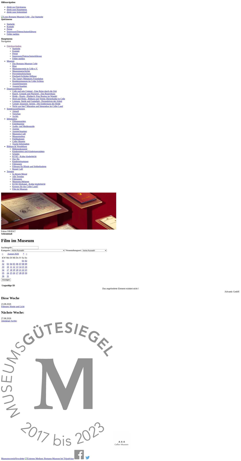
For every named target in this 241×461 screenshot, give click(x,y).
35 (3, 273)
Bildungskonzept (19, 149)
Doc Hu (15, 159)
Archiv (15, 116)
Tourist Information (20, 144)
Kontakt (10, 26)
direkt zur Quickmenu (16, 7)
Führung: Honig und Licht (12, 306)
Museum (10, 61)
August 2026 (13, 254)
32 (3, 264)
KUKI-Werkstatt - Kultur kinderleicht (28, 184)
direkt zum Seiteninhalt (17, 12)
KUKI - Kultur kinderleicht (24, 156)
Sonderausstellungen (16, 109)
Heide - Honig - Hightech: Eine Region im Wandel (34, 96)
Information (12, 119)
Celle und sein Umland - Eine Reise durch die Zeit (34, 91)
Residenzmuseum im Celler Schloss (28, 81)
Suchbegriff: (6, 247)
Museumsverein (8, 458)
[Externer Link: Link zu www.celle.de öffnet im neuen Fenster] (121, 448)
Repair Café (17, 169)
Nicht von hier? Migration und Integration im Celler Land (37, 106)
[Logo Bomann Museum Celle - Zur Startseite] (22, 17)
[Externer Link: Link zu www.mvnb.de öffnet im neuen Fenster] (57, 448)
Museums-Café (19, 134)
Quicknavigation (14, 46)
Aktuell (15, 111)
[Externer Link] (49, 458)
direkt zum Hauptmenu (17, 9)
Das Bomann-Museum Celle (24, 63)
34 (3, 270)
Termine (10, 171)
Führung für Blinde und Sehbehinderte (29, 166)
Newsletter (20, 458)
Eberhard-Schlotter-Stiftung (24, 76)
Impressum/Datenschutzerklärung (21, 31)
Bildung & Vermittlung (17, 146)
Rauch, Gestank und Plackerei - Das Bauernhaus (33, 94)
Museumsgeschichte (21, 71)
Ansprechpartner (19, 86)
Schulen (15, 154)
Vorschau (16, 114)
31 (3, 261)
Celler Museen (18, 141)
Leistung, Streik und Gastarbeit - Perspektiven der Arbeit (37, 101)
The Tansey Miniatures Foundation (27, 78)
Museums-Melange (20, 181)
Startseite (11, 24)
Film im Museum (19, 189)
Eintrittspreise (18, 124)
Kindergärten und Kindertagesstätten (28, 151)
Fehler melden (13, 34)
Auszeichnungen (19, 84)
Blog (14, 66)
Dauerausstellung (14, 89)
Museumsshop (18, 136)
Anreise (15, 129)
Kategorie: (5, 250)
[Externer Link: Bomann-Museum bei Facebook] (79, 458)
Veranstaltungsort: (73, 250)
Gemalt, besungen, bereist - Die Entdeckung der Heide (36, 104)
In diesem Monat (19, 174)
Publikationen (18, 139)
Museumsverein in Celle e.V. (25, 68)
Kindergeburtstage (20, 161)
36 (3, 276)
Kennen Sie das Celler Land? (25, 186)
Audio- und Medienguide (23, 126)
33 (3, 267)
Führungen (17, 164)
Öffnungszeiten (19, 121)
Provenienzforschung (21, 73)
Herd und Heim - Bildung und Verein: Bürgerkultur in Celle (38, 99)
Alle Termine (18, 176)
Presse (9, 29)
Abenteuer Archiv (9, 321)
